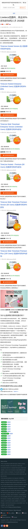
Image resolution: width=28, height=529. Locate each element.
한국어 (19, 513)
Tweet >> (16, 391)
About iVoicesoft (17, 510)
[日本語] (5, 24)
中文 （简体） (11, 513)
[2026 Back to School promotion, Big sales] (14, 413)
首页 (14, 13)
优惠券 (6, 422)
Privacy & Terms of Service (15, 507)
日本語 (25, 513)
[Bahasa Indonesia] (8, 24)
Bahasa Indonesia (6, 517)
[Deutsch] (7, 24)
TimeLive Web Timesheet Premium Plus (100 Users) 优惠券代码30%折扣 (13, 253)
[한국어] (4, 24)
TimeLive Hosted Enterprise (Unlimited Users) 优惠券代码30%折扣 (13, 86)
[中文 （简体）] (2, 24)
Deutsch (5, 515)
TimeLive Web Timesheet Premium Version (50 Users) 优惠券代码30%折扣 (13, 204)
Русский (15, 517)
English (3, 513)
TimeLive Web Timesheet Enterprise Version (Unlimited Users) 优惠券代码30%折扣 (11, 126)
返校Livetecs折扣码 (11, 51)
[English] (1, 24)
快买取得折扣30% (9, 74)
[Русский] (10, 24)
